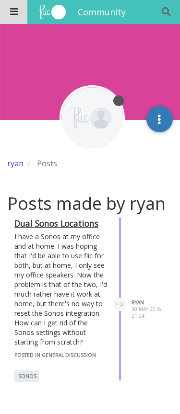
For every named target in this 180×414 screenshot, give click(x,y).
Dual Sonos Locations (56, 223)
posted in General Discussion (55, 355)
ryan (138, 302)
